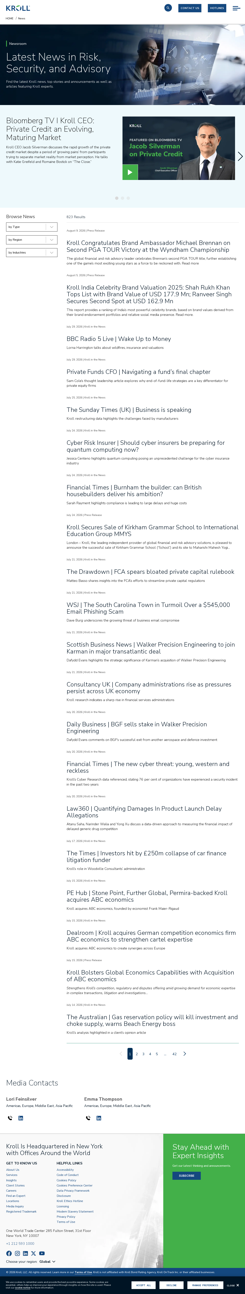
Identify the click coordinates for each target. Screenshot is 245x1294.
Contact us (190, 8)
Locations (12, 1201)
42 (174, 1054)
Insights (11, 1180)
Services (11, 1175)
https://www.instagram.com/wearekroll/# (17, 1253)
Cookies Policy (66, 1180)
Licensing (63, 1206)
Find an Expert (15, 1196)
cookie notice (22, 1287)
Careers (11, 1191)
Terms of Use (66, 1222)
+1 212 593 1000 (20, 1243)
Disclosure (64, 1196)
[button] (168, 8)
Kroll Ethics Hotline (70, 1201)
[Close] (237, 1285)
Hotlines (217, 8)
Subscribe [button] (186, 1175)
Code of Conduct (68, 1175)
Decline (171, 1285)
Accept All (143, 1285)
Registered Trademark (21, 1212)
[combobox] (47, 1261)
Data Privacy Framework (73, 1191)
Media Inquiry (15, 1206)
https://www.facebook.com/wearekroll (9, 1253)
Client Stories (15, 1185)
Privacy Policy (66, 1217)
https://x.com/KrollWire (33, 1253)
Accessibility (65, 1170)
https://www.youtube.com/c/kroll (42, 1253)
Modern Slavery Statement (75, 1212)
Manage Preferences (205, 1285)
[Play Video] (130, 172)
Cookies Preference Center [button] (74, 1185)
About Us (12, 1170)
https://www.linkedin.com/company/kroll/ (25, 1253)
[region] (122, 1285)
